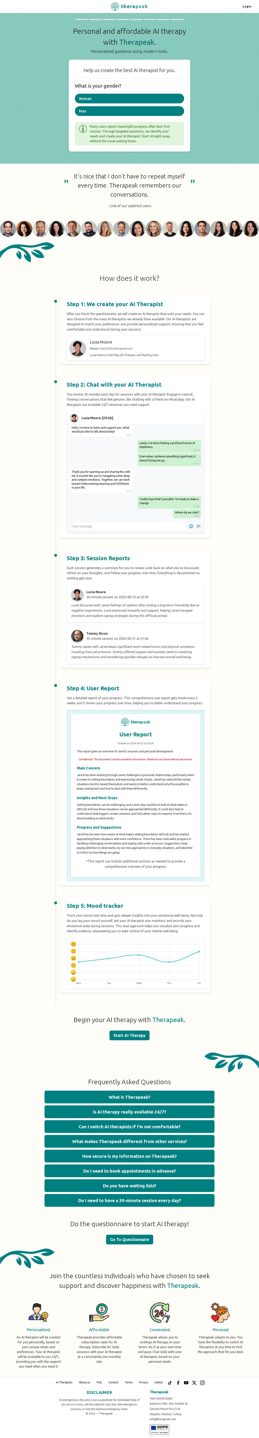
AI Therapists (64, 1382)
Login (247, 6)
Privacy (143, 1382)
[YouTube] (186, 1382)
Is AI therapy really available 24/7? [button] (129, 1111)
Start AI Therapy (129, 1035)
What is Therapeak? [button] (129, 1097)
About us (84, 1382)
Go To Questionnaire (129, 1239)
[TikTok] (170, 1382)
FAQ (99, 1382)
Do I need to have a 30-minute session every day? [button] (129, 1200)
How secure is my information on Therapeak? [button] (129, 1156)
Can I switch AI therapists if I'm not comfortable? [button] (129, 1126)
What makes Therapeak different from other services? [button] (129, 1141)
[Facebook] (178, 1382)
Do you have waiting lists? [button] (129, 1185)
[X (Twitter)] (194, 1382)
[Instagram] (202, 1382)
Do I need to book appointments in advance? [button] (129, 1170)
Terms (129, 1382)
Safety (159, 1382)
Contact (113, 1382)
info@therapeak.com (163, 1419)
